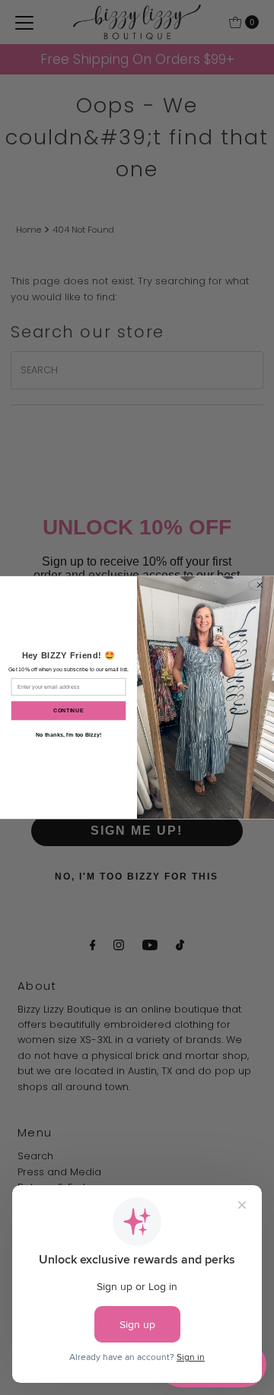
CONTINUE (68, 710)
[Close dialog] (259, 585)
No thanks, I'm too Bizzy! (68, 735)
